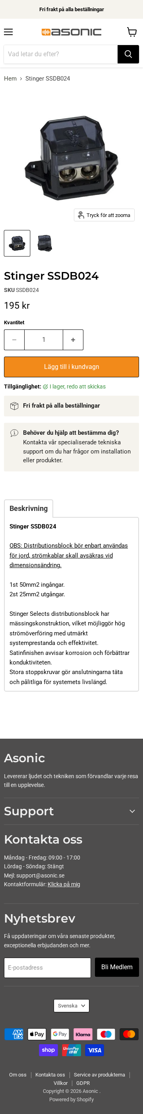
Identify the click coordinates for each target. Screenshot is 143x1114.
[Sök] (128, 54)
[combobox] (61, 54)
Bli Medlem (117, 967)
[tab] (28, 508)
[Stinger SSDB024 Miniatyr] (17, 243)
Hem (10, 78)
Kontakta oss (50, 1075)
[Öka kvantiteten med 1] (73, 339)
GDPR (83, 1083)
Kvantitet (14, 322)
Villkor (61, 1083)
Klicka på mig (64, 884)
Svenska (67, 1006)
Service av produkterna (99, 1075)
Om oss (18, 1075)
